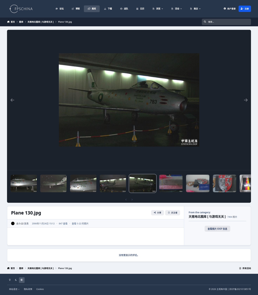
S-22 (21, 223)
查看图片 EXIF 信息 (217, 228)
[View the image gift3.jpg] (248, 183)
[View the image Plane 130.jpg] (143, 183)
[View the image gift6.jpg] (171, 183)
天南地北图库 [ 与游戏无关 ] (207, 216)
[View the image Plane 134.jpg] (53, 183)
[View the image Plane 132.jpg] (83, 183)
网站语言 (13, 289)
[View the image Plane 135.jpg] (24, 183)
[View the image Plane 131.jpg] (113, 183)
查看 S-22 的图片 (80, 223)
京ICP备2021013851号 (240, 289)
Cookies (40, 289)
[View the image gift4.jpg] (224, 183)
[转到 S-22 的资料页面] (13, 223)
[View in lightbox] (129, 100)
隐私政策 (28, 289)
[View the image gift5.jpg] (197, 183)
